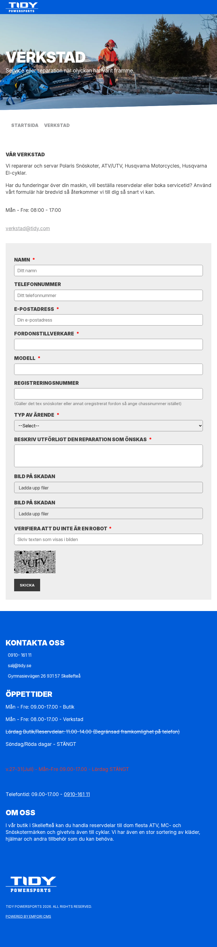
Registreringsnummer (46, 383)
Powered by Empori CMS (28, 916)
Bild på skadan (34, 476)
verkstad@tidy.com (28, 228)
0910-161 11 (77, 794)
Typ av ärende (36, 414)
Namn (24, 259)
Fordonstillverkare (46, 333)
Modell (27, 358)
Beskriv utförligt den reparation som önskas (83, 439)
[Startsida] (103, 7)
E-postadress (36, 309)
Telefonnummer (37, 284)
